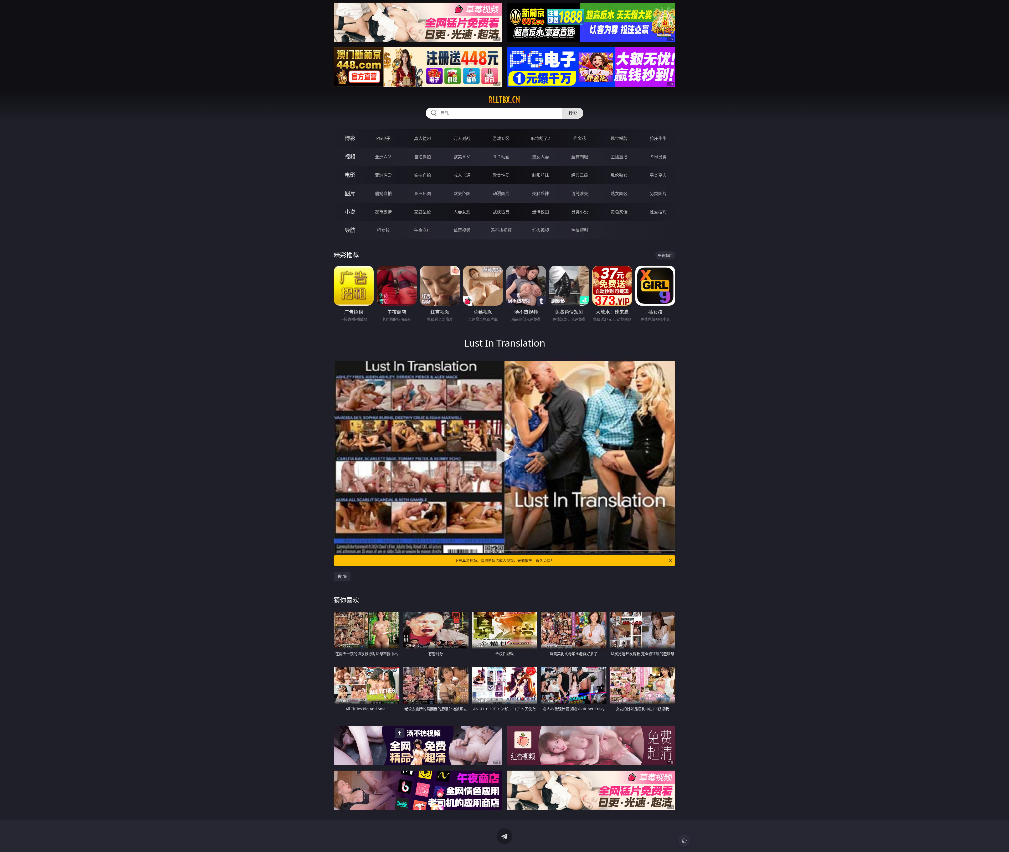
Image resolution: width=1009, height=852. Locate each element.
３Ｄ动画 (501, 157)
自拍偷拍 (422, 157)
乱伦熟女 (619, 175)
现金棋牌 (619, 138)
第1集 (342, 576)
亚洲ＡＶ (383, 157)
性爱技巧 (658, 212)
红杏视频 (540, 230)
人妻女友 (462, 212)
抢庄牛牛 (658, 138)
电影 (350, 175)
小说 (350, 211)
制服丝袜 (540, 175)
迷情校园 (540, 212)
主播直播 (619, 157)
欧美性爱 (501, 175)
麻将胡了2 (540, 138)
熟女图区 (619, 193)
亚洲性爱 (383, 175)
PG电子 (383, 138)
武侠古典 (501, 212)
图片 (350, 193)
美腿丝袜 (540, 193)
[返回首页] (684, 840)
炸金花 (579, 138)
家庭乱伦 (422, 212)
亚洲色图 (422, 193)
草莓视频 (462, 230)
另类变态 (658, 175)
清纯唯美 (579, 193)
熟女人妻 (540, 157)
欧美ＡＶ (462, 157)
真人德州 (422, 138)
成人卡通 (462, 175)
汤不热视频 (501, 230)
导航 (350, 230)
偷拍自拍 (422, 175)
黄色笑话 (619, 212)
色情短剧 (579, 230)
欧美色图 (462, 193)
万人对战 (462, 138)
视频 (350, 156)
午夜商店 (422, 230)
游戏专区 (501, 138)
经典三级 (579, 175)
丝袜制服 (579, 157)
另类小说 (579, 212)
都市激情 (383, 212)
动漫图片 (501, 193)
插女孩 (383, 230)
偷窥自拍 (383, 193)
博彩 (350, 138)
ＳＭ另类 (658, 157)
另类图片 (658, 193)
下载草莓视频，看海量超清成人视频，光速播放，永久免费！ (504, 560)
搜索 (573, 113)
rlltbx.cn (504, 100)
